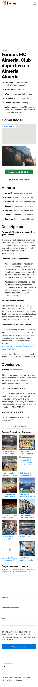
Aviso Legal (8, 663)
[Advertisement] (19, 26)
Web (3, 618)
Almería (5, 50)
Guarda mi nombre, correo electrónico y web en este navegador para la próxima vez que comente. (18, 636)
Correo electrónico (11, 608)
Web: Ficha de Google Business (19, 179)
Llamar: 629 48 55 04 (19, 172)
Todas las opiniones (19, 426)
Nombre (5, 597)
